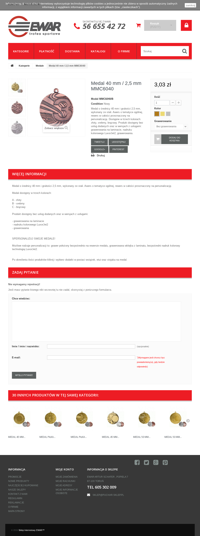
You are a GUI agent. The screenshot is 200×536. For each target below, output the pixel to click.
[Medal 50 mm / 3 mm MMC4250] (147, 419)
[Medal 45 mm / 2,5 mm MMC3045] (22, 419)
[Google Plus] (155, 463)
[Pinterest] (165, 463)
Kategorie (24, 65)
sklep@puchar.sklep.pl (108, 495)
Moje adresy (64, 485)
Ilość (157, 96)
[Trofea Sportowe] (36, 26)
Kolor (158, 108)
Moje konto (65, 469)
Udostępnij (119, 142)
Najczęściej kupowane (23, 485)
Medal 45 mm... (16, 437)
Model (94, 98)
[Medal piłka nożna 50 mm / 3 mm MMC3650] (53, 419)
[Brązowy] (157, 114)
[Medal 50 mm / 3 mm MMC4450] (178, 419)
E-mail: (16, 357)
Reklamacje (16, 502)
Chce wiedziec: (21, 298)
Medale (40, 65)
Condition (97, 103)
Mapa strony (16, 511)
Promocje (14, 476)
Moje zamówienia (67, 476)
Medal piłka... (47, 437)
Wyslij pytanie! (24, 375)
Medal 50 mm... (141, 437)
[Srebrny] (168, 114)
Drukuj (101, 155)
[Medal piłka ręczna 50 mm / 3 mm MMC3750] (84, 419)
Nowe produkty (18, 481)
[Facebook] (137, 463)
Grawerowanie (163, 121)
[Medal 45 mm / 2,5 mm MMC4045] (115, 419)
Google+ (99, 149)
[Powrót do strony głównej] (12, 66)
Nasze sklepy (17, 489)
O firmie (13, 507)
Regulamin (15, 498)
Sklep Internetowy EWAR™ (32, 530)
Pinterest (118, 149)
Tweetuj (99, 142)
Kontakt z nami (17, 494)
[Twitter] (146, 463)
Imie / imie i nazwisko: (25, 346)
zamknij (190, 5)
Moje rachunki (65, 481)
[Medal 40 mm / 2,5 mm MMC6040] (17, 87)
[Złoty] (162, 114)
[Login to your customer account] (186, 25)
